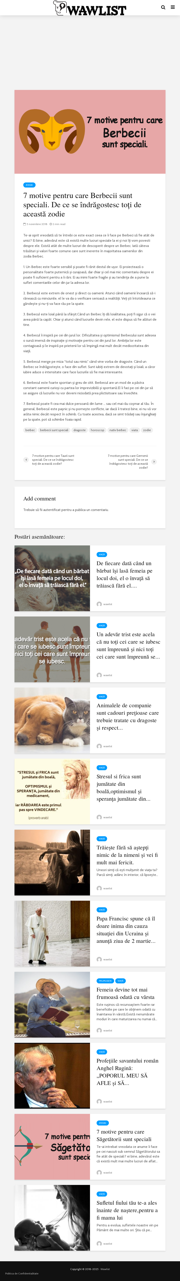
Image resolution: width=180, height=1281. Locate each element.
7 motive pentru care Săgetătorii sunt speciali (124, 1135)
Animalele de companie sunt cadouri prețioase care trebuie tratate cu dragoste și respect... (128, 716)
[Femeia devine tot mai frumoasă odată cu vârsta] (52, 1004)
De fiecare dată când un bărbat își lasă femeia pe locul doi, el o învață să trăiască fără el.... (125, 574)
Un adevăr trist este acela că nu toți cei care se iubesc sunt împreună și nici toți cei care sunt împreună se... (128, 645)
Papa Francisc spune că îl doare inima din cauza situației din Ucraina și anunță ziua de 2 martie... (126, 929)
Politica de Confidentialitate (21, 1273)
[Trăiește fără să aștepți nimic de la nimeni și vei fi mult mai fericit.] (52, 862)
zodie (147, 430)
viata (134, 430)
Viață (102, 554)
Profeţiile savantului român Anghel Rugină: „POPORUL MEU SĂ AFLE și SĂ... (127, 1071)
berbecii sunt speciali (54, 430)
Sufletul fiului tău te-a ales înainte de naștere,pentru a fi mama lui (127, 1210)
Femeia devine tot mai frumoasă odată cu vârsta (126, 993)
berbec (30, 430)
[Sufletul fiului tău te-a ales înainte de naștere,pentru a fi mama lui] (52, 1217)
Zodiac (29, 185)
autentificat (52, 510)
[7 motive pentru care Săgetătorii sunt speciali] (52, 1146)
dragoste (80, 430)
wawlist (107, 604)
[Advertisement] (90, 52)
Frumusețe (105, 980)
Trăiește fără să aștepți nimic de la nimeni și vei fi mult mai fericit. (127, 854)
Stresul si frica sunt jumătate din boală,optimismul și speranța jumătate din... (124, 787)
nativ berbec (118, 430)
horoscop (97, 430)
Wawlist (105, 1269)
